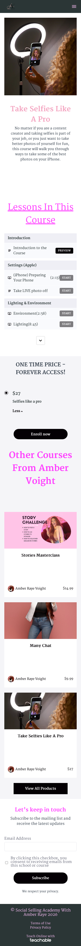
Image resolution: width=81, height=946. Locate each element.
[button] (74, 6)
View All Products (40, 788)
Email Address (17, 838)
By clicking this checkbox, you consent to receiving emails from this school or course (41, 861)
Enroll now (40, 434)
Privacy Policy (40, 927)
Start (66, 277)
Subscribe (40, 878)
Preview (64, 250)
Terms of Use (41, 923)
